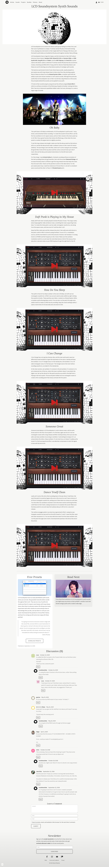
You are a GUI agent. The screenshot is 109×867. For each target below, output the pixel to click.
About (40, 2)
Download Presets (34, 641)
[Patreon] (62, 856)
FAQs (46, 860)
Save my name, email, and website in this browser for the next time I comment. (53, 822)
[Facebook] (47, 856)
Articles (12, 2)
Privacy (62, 860)
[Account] (96, 2)
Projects (23, 2)
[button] (54, 192)
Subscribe (54, 851)
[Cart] (99, 2)
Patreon (35, 2)
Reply (38, 666)
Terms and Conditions (54, 860)
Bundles (29, 2)
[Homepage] (7, 2)
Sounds (18, 2)
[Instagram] (52, 856)
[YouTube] (57, 856)
